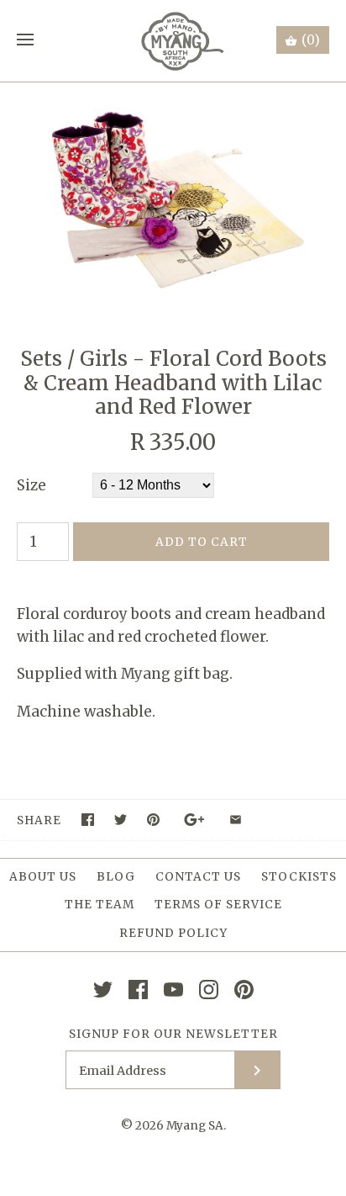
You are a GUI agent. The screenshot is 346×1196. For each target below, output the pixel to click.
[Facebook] (138, 989)
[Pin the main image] (153, 819)
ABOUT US (42, 877)
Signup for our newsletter (173, 1034)
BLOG (116, 877)
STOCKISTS (299, 877)
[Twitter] (103, 989)
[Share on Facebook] (87, 819)
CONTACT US (198, 877)
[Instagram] (208, 989)
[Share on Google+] (194, 819)
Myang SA (194, 1126)
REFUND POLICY (173, 933)
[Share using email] (235, 819)
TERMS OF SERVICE (218, 904)
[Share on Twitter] (120, 819)
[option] (173, 198)
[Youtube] (173, 989)
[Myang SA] (173, 40)
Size (31, 485)
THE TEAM (99, 904)
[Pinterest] (244, 989)
